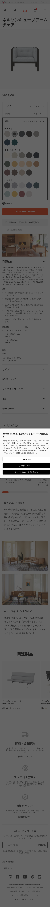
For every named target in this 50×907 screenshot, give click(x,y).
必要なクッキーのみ (26, 465)
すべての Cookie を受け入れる (26, 472)
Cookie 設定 (26, 459)
